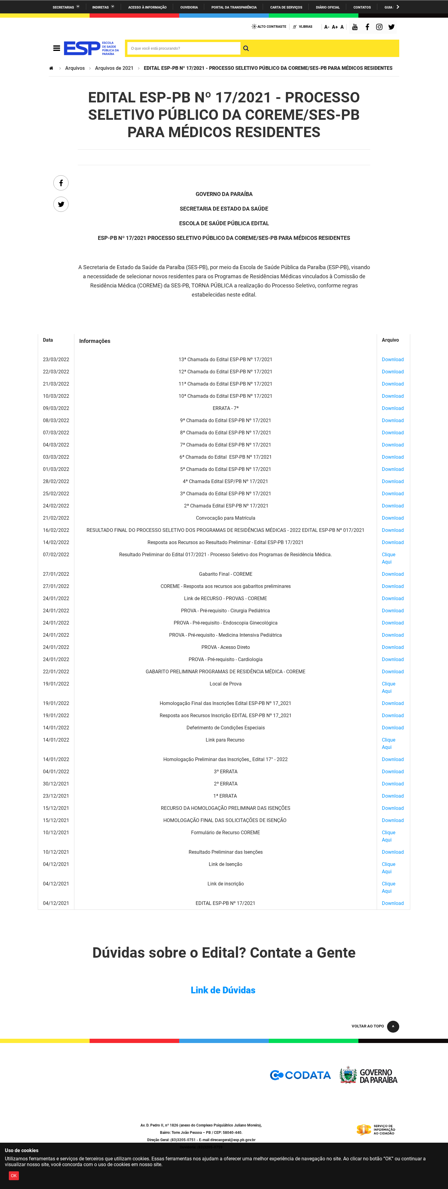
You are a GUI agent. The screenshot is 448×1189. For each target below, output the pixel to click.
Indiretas (100, 7)
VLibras (305, 27)
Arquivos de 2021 (114, 68)
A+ (335, 27)
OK (14, 1175)
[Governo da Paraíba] (368, 1082)
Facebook (369, 28)
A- (326, 27)
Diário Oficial (328, 7)
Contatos (362, 7)
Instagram (380, 28)
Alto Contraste (272, 27)
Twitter (392, 28)
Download (393, 359)
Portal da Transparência (234, 7)
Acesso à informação (147, 7)
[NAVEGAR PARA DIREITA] (397, 7)
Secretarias (63, 7)
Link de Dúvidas (223, 990)
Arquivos (75, 68)
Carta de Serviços (286, 7)
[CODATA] (300, 1077)
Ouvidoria (189, 7)
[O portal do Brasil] (91, 48)
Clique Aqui (388, 558)
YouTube (355, 28)
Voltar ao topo (368, 1026)
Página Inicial (52, 68)
